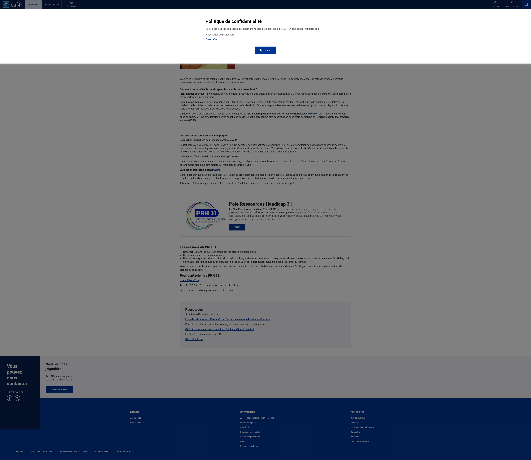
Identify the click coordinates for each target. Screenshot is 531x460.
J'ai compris (266, 50)
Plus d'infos (211, 39)
